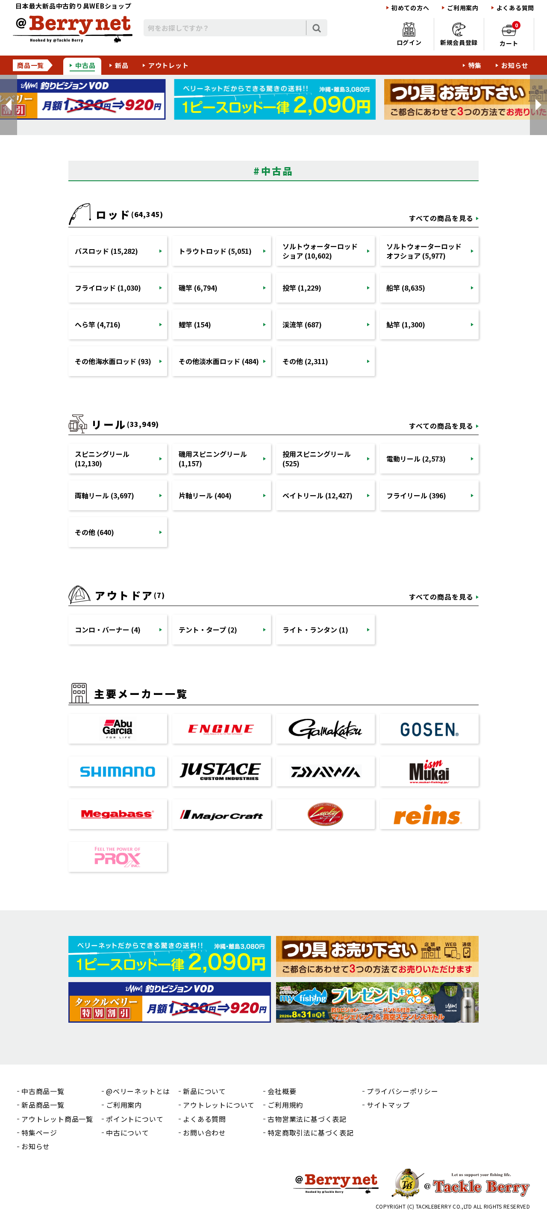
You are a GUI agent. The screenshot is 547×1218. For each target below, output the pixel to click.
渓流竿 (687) (302, 324)
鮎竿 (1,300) (405, 324)
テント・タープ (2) (208, 629)
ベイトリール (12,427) (317, 495)
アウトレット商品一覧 (57, 1119)
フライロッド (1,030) (108, 287)
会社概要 (282, 1091)
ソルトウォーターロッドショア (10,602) (320, 251)
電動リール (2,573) (416, 458)
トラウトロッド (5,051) (215, 251)
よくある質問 (515, 8)
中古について (127, 1132)
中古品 (85, 65)
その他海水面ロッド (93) (113, 361)
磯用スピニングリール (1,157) (213, 458)
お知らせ (514, 65)
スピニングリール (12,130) (102, 458)
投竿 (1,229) (301, 287)
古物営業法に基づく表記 (307, 1119)
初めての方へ (410, 8)
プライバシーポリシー (402, 1091)
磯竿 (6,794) (198, 287)
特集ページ (39, 1132)
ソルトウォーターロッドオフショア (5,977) (424, 251)
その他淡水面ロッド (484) (219, 361)
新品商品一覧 (43, 1104)
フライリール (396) (416, 495)
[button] (8, 105)
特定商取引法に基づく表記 (311, 1132)
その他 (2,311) (305, 361)
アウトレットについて (219, 1104)
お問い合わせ (204, 1132)
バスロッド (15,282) (106, 251)
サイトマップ (388, 1104)
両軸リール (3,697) (104, 495)
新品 (122, 65)
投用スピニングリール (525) (316, 458)
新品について (204, 1091)
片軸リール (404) (205, 495)
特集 (475, 65)
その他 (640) (94, 532)
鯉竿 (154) (195, 324)
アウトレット (168, 65)
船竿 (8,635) (405, 287)
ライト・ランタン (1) (315, 629)
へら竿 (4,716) (98, 324)
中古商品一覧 (43, 1091)
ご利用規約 (285, 1104)
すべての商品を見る (441, 218)
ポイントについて (134, 1119)
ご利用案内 (463, 8)
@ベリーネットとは (138, 1091)
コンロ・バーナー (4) (108, 629)
